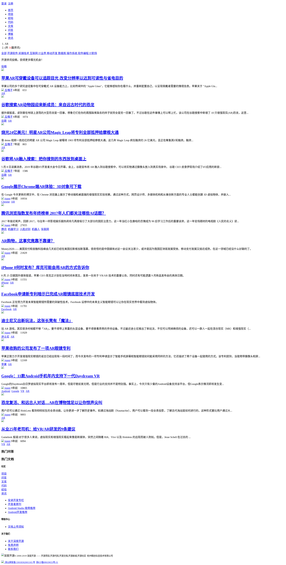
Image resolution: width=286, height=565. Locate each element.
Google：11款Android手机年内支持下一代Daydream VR (50, 376)
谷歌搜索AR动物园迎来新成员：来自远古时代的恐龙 (47, 105)
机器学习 (13, 229)
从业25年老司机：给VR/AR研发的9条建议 (38, 429)
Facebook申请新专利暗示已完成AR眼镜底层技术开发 (48, 294)
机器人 (36, 229)
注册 (10, 3)
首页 (10, 10)
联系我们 (13, 549)
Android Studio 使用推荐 (21, 508)
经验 (10, 18)
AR (3, 93)
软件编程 (83, 53)
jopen (7, 198)
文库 (10, 26)
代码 (10, 22)
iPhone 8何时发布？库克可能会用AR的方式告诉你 (45, 267)
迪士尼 (5, 336)
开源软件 (13, 53)
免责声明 (13, 545)
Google (15, 391)
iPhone (5, 282)
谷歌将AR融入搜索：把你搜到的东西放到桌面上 (43, 159)
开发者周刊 (14, 504)
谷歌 (4, 120)
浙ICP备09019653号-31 (47, 562)
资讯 (10, 38)
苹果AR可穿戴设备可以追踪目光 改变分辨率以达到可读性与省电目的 (62, 78)
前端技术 (24, 53)
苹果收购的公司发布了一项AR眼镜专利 (36, 348)
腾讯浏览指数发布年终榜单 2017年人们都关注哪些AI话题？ (53, 213)
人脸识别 (25, 229)
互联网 (34, 53)
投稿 (4, 66)
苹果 (4, 364)
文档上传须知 (16, 526)
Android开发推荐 (17, 512)
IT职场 (93, 53)
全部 (4, 53)
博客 (10, 34)
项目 (10, 14)
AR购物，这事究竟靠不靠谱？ (28, 241)
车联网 (45, 229)
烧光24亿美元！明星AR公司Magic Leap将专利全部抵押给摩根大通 (60, 132)
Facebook (6, 309)
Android (5, 391)
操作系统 (72, 53)
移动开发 (52, 53)
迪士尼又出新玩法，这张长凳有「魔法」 (37, 321)
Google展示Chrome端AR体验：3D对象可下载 (41, 186)
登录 (4, 3)
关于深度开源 (16, 541)
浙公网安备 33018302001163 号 (19, 562)
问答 (10, 30)
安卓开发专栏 (16, 500)
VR (22, 391)
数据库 (62, 53)
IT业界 (42, 53)
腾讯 (4, 229)
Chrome (5, 201)
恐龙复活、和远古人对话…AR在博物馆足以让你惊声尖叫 (51, 402)
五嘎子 (8, 90)
